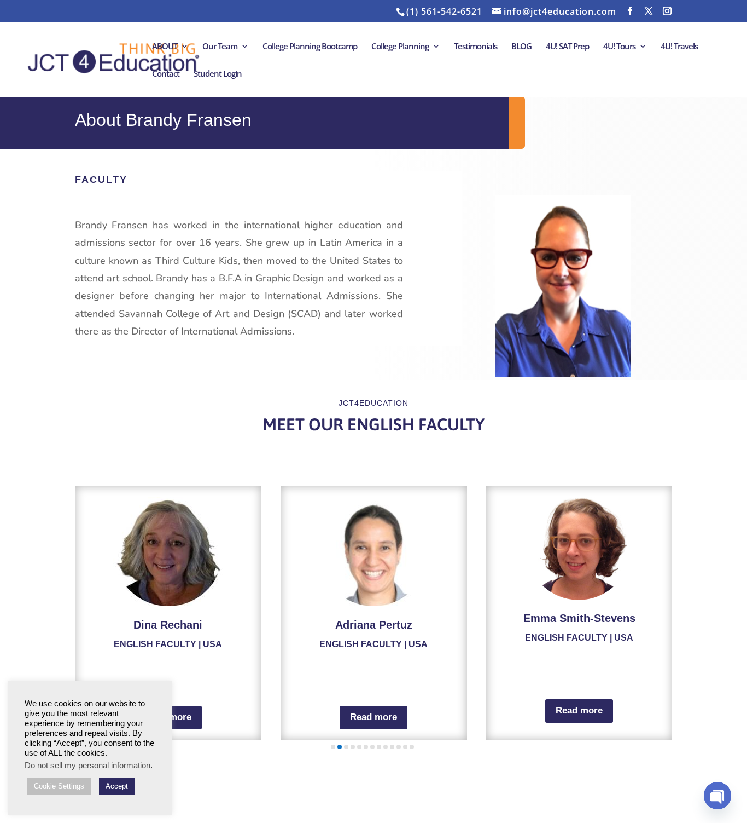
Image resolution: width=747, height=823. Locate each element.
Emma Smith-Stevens (579, 618)
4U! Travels (679, 46)
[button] (333, 747)
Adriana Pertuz (373, 625)
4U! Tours (619, 46)
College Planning (400, 46)
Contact (165, 74)
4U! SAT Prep (567, 46)
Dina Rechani (167, 625)
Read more (373, 717)
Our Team (219, 46)
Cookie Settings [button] (59, 786)
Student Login (218, 74)
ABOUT (164, 46)
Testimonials (475, 46)
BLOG (521, 46)
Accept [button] (117, 786)
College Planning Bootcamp (309, 46)
